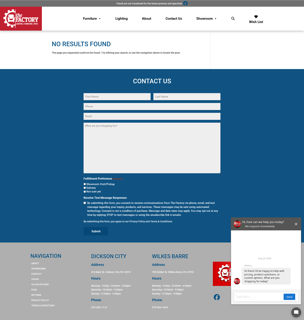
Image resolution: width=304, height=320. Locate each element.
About (146, 19)
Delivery (91, 187)
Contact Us (174, 19)
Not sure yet (93, 191)
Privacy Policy (137, 221)
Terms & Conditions (161, 221)
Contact (36, 274)
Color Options (40, 284)
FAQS (34, 289)
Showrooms (38, 268)
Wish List (256, 21)
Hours (35, 279)
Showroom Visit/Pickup (100, 184)
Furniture (90, 19)
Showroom (204, 19)
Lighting (121, 19)
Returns (36, 295)
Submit (95, 231)
